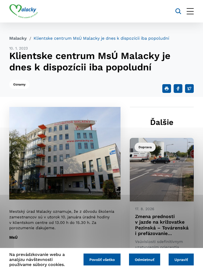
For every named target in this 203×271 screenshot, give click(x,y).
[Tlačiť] (166, 88)
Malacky (18, 38)
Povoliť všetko (102, 260)
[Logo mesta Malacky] (23, 11)
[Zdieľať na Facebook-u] (178, 88)
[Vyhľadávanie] (178, 11)
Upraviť (181, 260)
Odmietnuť (144, 260)
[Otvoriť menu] (190, 11)
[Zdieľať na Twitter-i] (189, 88)
